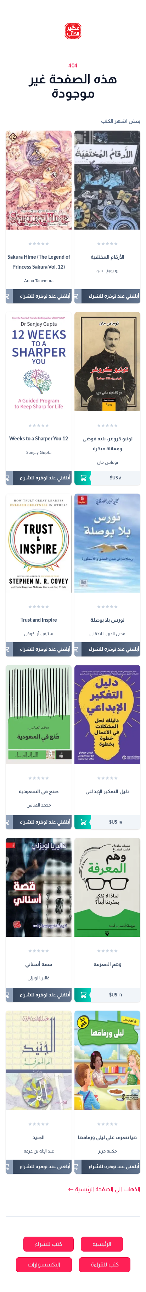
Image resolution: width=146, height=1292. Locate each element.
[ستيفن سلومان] (110, 978)
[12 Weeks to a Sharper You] (39, 361)
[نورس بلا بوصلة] (107, 543)
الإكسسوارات (44, 1265)
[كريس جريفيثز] (114, 805)
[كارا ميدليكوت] (100, 805)
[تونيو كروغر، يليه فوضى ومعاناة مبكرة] (107, 361)
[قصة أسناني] (39, 887)
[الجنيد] (39, 1060)
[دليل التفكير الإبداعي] (107, 714)
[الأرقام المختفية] (107, 180)
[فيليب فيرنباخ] (103, 978)
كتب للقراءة (105, 1265)
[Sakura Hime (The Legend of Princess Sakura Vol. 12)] (39, 180)
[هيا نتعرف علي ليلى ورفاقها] (107, 1060)
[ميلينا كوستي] (107, 805)
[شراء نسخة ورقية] (107, 478)
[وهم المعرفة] (107, 887)
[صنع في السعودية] (39, 714)
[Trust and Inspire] (39, 543)
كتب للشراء (48, 1244)
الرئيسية (101, 1244)
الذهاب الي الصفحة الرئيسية (104, 1189)
